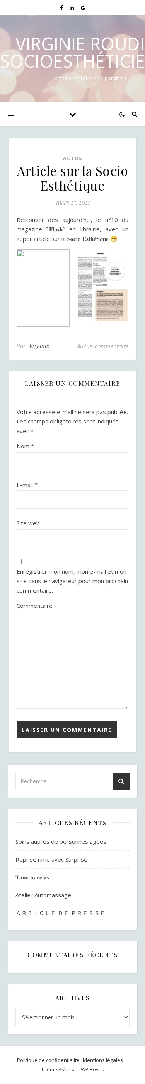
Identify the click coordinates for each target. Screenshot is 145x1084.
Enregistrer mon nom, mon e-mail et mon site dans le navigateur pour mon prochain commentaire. (72, 581)
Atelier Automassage (43, 895)
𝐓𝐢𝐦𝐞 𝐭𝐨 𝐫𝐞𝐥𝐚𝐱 (32, 877)
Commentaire (35, 605)
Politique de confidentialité (48, 1059)
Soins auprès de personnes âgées (60, 841)
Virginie (39, 345)
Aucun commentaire (102, 346)
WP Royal (92, 1069)
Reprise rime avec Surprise (51, 859)
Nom (25, 446)
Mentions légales (103, 1059)
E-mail (27, 485)
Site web (28, 523)
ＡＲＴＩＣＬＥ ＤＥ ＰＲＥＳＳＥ (60, 913)
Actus (72, 158)
